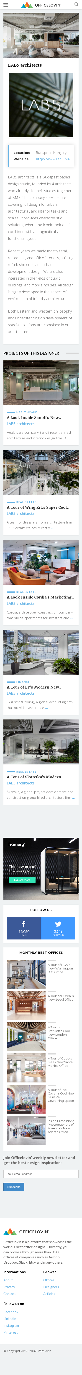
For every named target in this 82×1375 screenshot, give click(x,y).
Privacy (9, 1287)
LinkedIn (9, 1319)
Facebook (10, 1312)
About (8, 1280)
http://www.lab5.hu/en (55, 159)
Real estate (26, 502)
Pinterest (10, 1332)
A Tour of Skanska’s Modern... (35, 777)
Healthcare (26, 412)
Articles (49, 1294)
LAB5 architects (21, 423)
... (73, 438)
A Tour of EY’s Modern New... (34, 687)
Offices (48, 1280)
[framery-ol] (41, 869)
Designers (51, 1287)
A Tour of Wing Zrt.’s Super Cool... (38, 507)
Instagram (11, 1325)
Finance (23, 681)
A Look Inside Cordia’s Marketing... (40, 597)
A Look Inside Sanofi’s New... (34, 418)
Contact (9, 1294)
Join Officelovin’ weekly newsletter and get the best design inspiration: (39, 1160)
